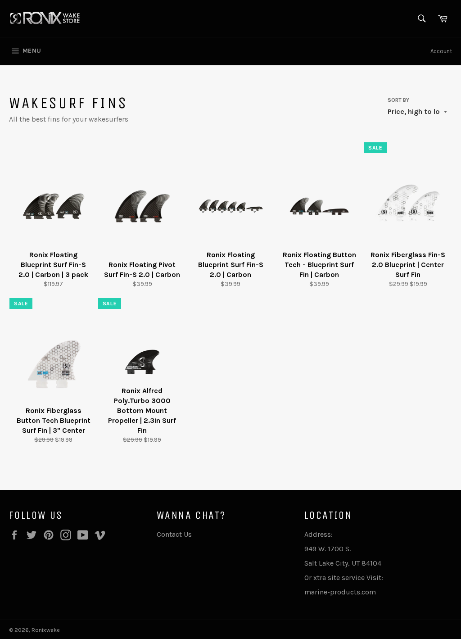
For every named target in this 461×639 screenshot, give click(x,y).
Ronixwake (46, 629)
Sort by (398, 100)
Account (441, 51)
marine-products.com (340, 592)
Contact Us (174, 534)
